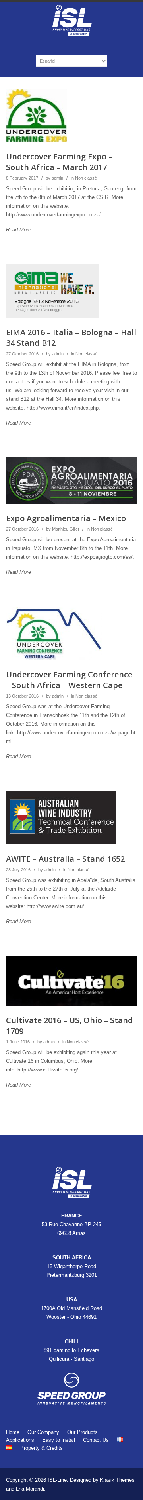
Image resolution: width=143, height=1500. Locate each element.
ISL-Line (57, 1480)
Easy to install (58, 1440)
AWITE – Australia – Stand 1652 (65, 858)
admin (57, 178)
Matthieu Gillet (65, 529)
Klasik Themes (117, 1480)
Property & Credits (41, 1448)
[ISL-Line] (72, 35)
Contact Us (96, 1440)
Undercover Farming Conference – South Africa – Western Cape (69, 679)
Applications (20, 1440)
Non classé (86, 178)
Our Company (43, 1432)
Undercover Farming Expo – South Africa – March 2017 (59, 162)
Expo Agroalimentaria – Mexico (66, 518)
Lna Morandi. (31, 1489)
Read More (18, 230)
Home (12, 1432)
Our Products (82, 1432)
